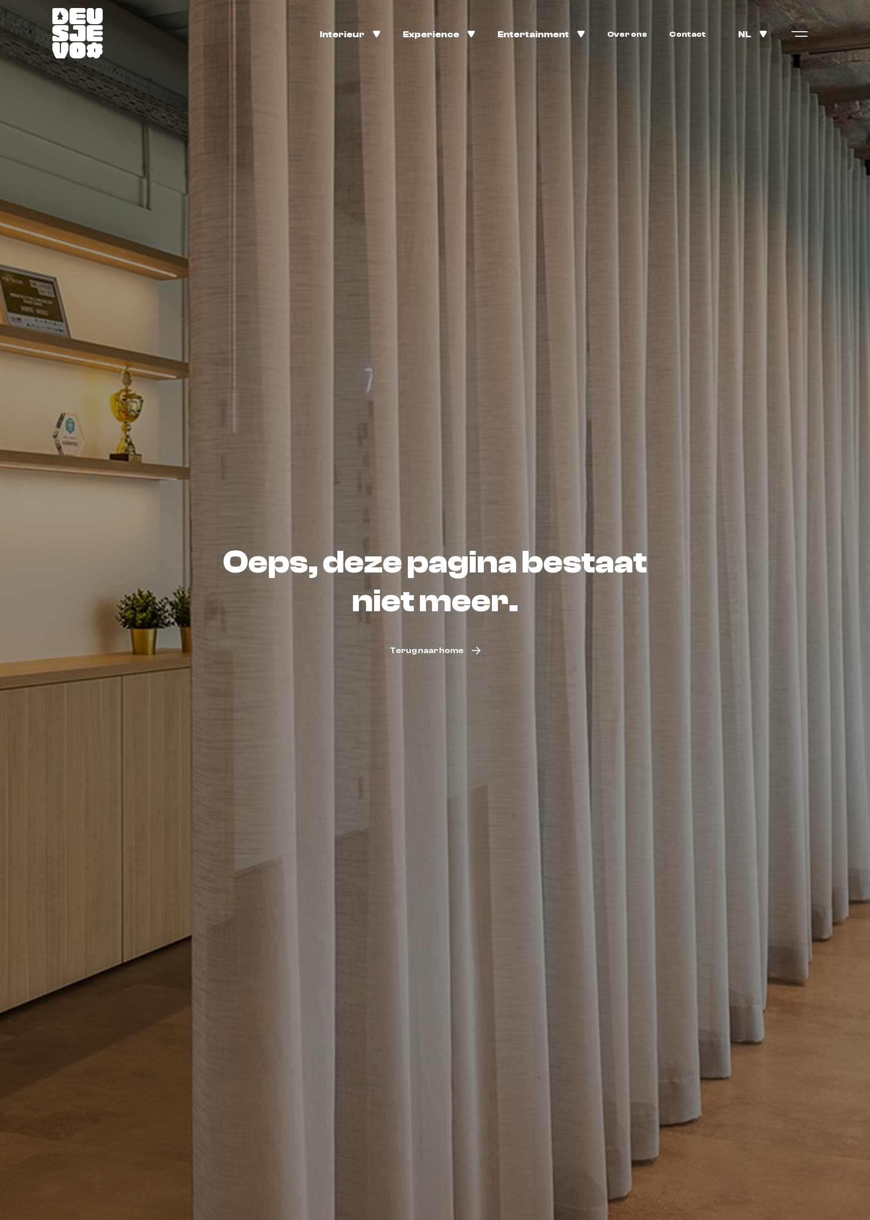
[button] (350, 33)
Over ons (627, 34)
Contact (687, 34)
